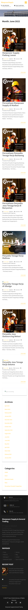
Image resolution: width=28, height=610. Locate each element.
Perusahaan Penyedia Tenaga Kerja (8, 60)
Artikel (6, 472)
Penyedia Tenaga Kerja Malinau (13, 256)
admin (12, 58)
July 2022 (7, 437)
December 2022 (8, 419)
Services (18, 552)
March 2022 (7, 451)
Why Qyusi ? (6, 557)
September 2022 (8, 430)
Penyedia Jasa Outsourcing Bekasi (11, 335)
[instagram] (16, 602)
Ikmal (6, 476)
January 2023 (8, 416)
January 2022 (8, 458)
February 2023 (8, 413)
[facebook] (7, 602)
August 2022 (8, 433)
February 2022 (8, 454)
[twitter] (12, 602)
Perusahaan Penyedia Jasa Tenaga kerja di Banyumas (12, 205)
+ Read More (23, 72)
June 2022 (7, 440)
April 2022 (7, 447)
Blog (17, 554)
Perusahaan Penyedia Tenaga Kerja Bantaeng (13, 154)
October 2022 (8, 426)
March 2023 (7, 409)
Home (4, 552)
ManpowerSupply (7, 2)
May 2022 (7, 444)
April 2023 (7, 406)
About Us (5, 554)
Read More (4, 574)
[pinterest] (20, 602)
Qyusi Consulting (20, 559)
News (6, 482)
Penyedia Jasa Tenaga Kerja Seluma (12, 363)
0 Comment (17, 58)
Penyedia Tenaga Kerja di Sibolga (13, 285)
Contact (17, 557)
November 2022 (8, 423)
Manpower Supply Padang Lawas (10, 54)
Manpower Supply (9, 479)
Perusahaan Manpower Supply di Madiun (13, 104)
